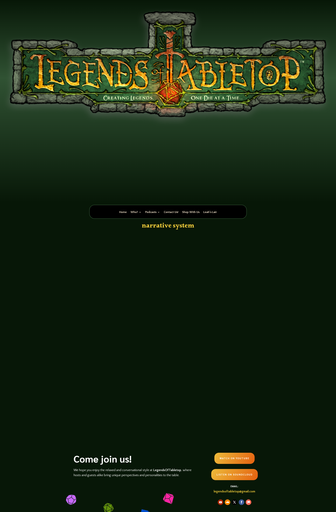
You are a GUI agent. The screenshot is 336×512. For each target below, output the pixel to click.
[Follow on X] (234, 502)
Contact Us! (171, 212)
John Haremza (87, 390)
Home (123, 212)
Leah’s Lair (210, 212)
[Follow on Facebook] (241, 502)
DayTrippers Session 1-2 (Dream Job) (113, 384)
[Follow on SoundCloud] (227, 502)
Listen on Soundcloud (234, 474)
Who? (134, 212)
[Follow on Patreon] (248, 502)
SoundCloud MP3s (135, 390)
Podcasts (150, 212)
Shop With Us (191, 212)
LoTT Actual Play (117, 390)
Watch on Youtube (234, 458)
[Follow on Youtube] (220, 502)
